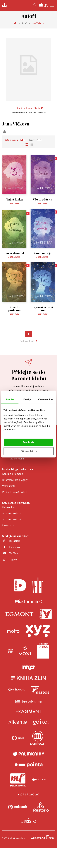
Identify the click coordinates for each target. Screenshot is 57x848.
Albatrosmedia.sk (11, 519)
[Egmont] (19, 614)
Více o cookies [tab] (46, 399)
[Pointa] (29, 764)
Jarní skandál (14, 253)
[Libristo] (28, 820)
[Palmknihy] (28, 753)
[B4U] (28, 701)
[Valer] (37, 585)
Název (31, 140)
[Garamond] (28, 794)
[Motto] (13, 631)
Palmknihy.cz (9, 507)
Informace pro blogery (15, 480)
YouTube (14, 553)
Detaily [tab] (27, 399)
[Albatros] (45, 614)
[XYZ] (37, 631)
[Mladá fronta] (18, 780)
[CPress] (39, 780)
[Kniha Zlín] (28, 678)
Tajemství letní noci (42, 309)
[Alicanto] (17, 722)
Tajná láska (14, 199)
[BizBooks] (28, 601)
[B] (42, 174)
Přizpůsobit (27, 451)
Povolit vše (28, 442)
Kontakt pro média (12, 474)
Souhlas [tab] (9, 399)
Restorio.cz (8, 525)
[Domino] (20, 585)
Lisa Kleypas (14, 203)
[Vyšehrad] (16, 690)
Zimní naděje (42, 253)
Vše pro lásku (42, 199)
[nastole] (40, 690)
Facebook (14, 547)
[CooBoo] (10, 651)
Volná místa (8, 486)
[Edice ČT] (18, 738)
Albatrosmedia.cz (11, 513)
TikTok (13, 559)
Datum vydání (11, 140)
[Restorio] (41, 807)
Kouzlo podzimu (14, 309)
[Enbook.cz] (17, 807)
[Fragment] (28, 711)
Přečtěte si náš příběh (14, 492)
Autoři (24, 23)
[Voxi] (25, 651)
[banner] (5, 5)
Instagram (14, 541)
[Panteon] (37, 738)
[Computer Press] (43, 651)
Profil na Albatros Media (28, 108)
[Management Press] (28, 667)
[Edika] (41, 722)
